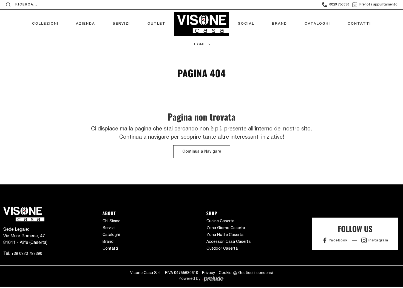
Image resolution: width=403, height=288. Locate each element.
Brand (279, 23)
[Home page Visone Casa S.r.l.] (201, 22)
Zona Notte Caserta (224, 234)
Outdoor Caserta (222, 248)
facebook (338, 240)
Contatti (359, 23)
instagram (378, 240)
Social (246, 23)
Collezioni (45, 23)
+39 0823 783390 (26, 253)
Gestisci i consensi (255, 272)
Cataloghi (317, 23)
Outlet (156, 23)
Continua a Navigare (201, 151)
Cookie (225, 272)
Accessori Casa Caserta (228, 241)
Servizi (121, 23)
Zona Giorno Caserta (225, 228)
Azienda (85, 23)
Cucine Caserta (220, 221)
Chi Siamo (112, 221)
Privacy (208, 272)
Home (200, 44)
